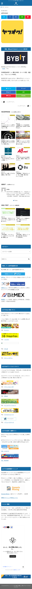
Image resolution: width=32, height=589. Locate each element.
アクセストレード (9, 414)
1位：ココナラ (5, 451)
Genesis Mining (5, 494)
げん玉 (6, 348)
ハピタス (6, 339)
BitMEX (3, 299)
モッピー (6, 330)
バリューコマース (9, 422)
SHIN (8, 189)
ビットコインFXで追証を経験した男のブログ (17, 585)
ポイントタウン (8, 358)
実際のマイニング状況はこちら (9, 497)
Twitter (16, 200)
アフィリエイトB (8, 386)
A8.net (6, 396)
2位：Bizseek (4, 460)
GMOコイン (4, 287)
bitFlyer (3, 277)
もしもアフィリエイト (10, 405)
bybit (3, 68)
